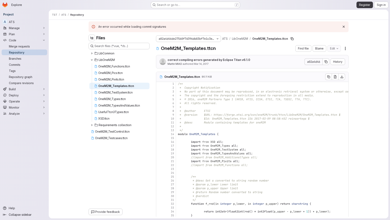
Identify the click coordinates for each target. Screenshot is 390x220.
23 (172, 169)
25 (172, 176)
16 (172, 142)
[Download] (342, 77)
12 (172, 126)
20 (172, 157)
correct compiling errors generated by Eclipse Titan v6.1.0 (209, 60)
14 (172, 134)
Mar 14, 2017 (201, 63)
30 (172, 196)
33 (172, 207)
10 (172, 118)
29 (172, 192)
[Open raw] (335, 77)
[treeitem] (119, 53)
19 (172, 153)
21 (172, 161)
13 (172, 130)
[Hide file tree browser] (92, 38)
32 (172, 204)
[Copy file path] (292, 38)
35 (172, 215)
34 (172, 211)
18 (172, 149)
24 (172, 173)
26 (172, 180)
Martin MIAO (175, 63)
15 (172, 138)
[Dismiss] (343, 26)
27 (172, 184)
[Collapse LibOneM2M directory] (91, 59)
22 (172, 165)
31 (172, 200)
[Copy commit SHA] (326, 61)
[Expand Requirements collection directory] (91, 125)
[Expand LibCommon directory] (91, 53)
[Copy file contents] (328, 77)
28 (172, 188)
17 (172, 145)
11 (172, 122)
